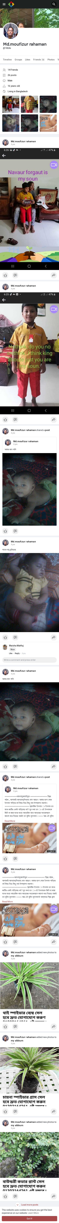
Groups (18, 59)
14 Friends (13, 69)
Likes (27, 59)
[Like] (29, 276)
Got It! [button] (29, 1218)
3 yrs (13, 144)
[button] (54, 4)
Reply (17, 653)
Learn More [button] (33, 1213)
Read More (10, 821)
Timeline (7, 59)
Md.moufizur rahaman (23, 141)
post (47, 430)
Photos (51, 59)
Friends (38, 59)
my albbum (17, 955)
